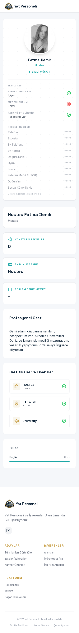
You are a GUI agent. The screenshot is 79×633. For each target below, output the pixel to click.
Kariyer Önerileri (15, 564)
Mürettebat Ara (53, 558)
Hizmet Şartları (41, 625)
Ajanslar (49, 552)
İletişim (9, 590)
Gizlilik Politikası (19, 625)
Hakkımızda (12, 584)
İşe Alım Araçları (54, 564)
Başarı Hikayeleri (15, 597)
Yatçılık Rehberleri (16, 558)
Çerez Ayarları (61, 625)
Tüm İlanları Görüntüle (18, 552)
